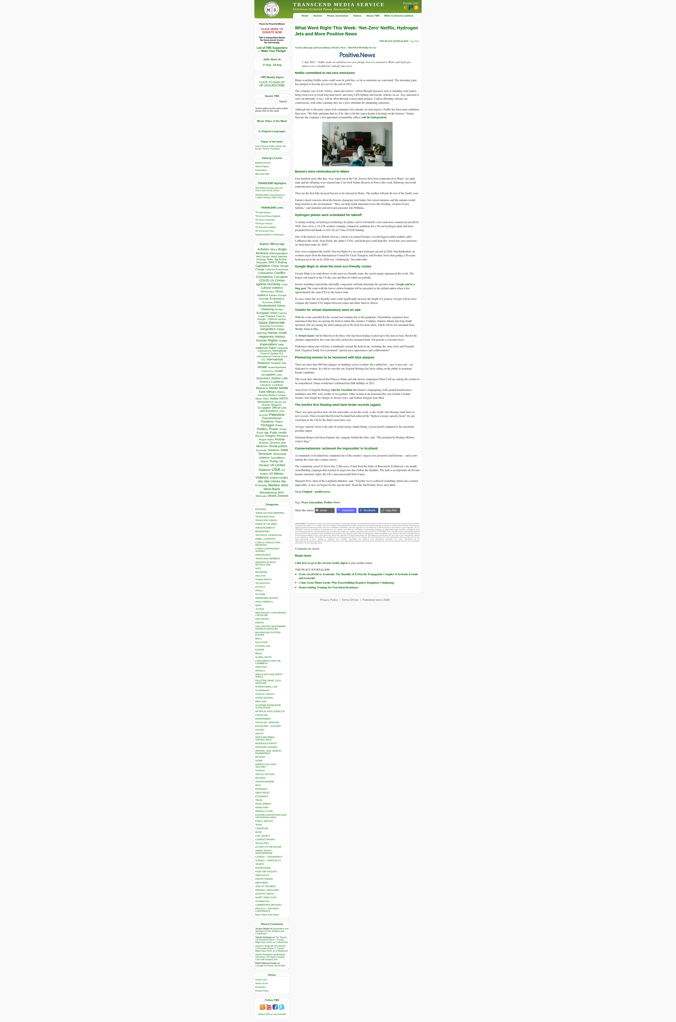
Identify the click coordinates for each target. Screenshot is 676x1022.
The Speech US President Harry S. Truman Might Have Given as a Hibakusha (271, 939)
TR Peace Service (264, 223)
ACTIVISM (260, 594)
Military (271, 391)
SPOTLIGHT (261, 667)
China (275, 266)
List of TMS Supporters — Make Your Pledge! (272, 49)
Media (273, 388)
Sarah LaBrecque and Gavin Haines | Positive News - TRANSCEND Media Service (335, 47)
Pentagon (267, 425)
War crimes (272, 481)
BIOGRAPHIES (262, 531)
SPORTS (259, 864)
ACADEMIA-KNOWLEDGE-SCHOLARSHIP (268, 706)
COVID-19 (266, 280)
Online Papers (262, 166)
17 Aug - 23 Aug (272, 64)
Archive (317, 15)
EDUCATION (261, 642)
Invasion (276, 363)
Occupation (264, 407)
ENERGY (259, 622)
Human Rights (267, 340)
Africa (273, 249)
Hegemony (266, 336)
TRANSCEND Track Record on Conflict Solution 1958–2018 (270, 196)
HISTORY (260, 730)
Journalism (263, 378)
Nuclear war (280, 402)
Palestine (277, 414)
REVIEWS (260, 757)
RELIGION (260, 778)
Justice (276, 378)
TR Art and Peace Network (267, 216)
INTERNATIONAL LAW (266, 687)
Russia (279, 439)
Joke (279, 374)
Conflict (279, 273)
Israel (262, 367)
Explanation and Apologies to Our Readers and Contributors (272, 931)
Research (282, 436)
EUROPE (259, 650)
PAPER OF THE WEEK (266, 524)
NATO (283, 398)
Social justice (278, 446)
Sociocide (261, 450)
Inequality (282, 348)
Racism (259, 435)
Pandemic (267, 421)
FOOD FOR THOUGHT (266, 871)
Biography (262, 262)
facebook (369, 510)
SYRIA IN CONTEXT (265, 694)
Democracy (267, 291)
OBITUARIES (261, 883)
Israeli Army (267, 371)
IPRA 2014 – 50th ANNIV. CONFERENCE (267, 909)
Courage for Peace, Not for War (270, 965)
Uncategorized (262, 901)
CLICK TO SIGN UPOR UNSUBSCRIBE (272, 84)
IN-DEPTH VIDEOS (264, 894)
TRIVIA (258, 825)
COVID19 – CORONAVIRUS (268, 857)
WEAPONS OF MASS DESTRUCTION (265, 563)
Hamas (273, 333)
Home (305, 15)
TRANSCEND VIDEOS (266, 520)
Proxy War (263, 432)
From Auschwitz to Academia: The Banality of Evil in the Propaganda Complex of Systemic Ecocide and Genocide (358, 576)
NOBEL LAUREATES (265, 539)
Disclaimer (260, 987)
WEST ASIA (260, 701)
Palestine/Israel (271, 418)
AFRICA (259, 590)
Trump (273, 461)
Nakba (274, 398)
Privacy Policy (262, 991)
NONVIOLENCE (263, 555)
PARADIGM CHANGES (266, 747)
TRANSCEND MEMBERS (267, 558)
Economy (267, 302)
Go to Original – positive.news (312, 491)
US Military (276, 473)
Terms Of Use (261, 983)
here (392, 485)
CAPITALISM (261, 715)
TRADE (258, 800)
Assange (261, 259)
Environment (267, 305)
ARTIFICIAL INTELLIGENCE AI (270, 711)
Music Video (262, 398)
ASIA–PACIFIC (262, 619)
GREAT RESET (262, 793)
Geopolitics (268, 329)
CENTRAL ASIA (262, 646)
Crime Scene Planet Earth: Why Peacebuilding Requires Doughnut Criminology (347, 582)
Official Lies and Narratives (273, 409)
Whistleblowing (268, 492)
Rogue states (266, 439)
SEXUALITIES (262, 843)
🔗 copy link (388, 510)
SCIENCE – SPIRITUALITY (268, 860)
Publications (261, 170)
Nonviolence (265, 401)
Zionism (282, 496)
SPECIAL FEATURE (264, 774)
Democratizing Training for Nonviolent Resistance (328, 587)
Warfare (274, 485)
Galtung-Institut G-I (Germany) (269, 234)
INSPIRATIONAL (263, 868)
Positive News (332, 502)
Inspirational (264, 350)
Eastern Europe (277, 295)
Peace (279, 421)
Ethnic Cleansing (273, 307)
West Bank (272, 489)
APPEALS (260, 671)
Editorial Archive (263, 163)
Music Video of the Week (267, 915)
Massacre (262, 388)
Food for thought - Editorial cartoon (271, 317)
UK (281, 461)
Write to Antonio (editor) (398, 15)
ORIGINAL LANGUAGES (267, 890)
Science (264, 442)
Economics (277, 298)
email (323, 510)
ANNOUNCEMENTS (265, 528)
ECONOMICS (261, 796)
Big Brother (281, 259)
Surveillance (278, 457)
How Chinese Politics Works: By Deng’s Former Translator (270, 147)
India (281, 344)
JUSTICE (259, 609)
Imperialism (268, 344)
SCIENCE (260, 770)
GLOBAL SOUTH (263, 657)
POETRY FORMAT (264, 879)
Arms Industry (279, 256)
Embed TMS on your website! (272, 1014)
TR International (263, 212)
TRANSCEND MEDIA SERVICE (339, 4)
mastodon (348, 510)
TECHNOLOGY (262, 583)
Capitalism (262, 266)
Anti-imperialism (278, 253)
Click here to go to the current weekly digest (321, 563)
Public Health (278, 432)
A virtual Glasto (304, 335)
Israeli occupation (272, 372)
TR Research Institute (265, 227)
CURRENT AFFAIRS (265, 839)
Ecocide (264, 298)
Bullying (282, 262)
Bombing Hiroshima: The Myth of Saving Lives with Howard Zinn (270, 957)
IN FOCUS (260, 587)
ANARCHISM (261, 807)
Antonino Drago (262, 946)
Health (283, 332)
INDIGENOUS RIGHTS (266, 743)
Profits (283, 429)
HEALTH (259, 733)
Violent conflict (279, 477)
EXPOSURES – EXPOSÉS (268, 726)
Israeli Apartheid (277, 367)
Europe (279, 309)
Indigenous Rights (266, 347)
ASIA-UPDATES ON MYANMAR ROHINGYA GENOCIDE (270, 627)
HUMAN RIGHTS (263, 579)
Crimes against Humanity (270, 282)
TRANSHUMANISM (264, 781)
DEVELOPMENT (263, 804)
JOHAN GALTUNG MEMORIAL (270, 513)
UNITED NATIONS (264, 698)
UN (272, 465)
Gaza (263, 322)
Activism (263, 249)
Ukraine (264, 465)
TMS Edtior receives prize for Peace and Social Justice (269, 189)
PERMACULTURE (264, 811)
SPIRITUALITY (262, 875)
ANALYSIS (260, 576)
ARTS (258, 785)
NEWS (258, 605)
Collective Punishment (276, 269)
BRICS (273, 262)
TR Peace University (265, 220)
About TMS (373, 15)
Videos (357, 15)
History (280, 336)
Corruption (281, 277)
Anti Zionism (263, 256)
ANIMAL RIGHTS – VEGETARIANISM (264, 851)
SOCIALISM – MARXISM (267, 722)
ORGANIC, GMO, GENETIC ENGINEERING (268, 752)
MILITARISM (261, 572)
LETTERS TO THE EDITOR (268, 847)
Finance (270, 316)
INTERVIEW (261, 789)
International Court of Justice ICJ (273, 352)
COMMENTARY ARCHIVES (268, 905)
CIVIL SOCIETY (262, 836)
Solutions (273, 450)
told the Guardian (341, 390)
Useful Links (261, 980)
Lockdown (277, 384)
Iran (284, 363)
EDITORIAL (260, 509)
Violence (262, 477)
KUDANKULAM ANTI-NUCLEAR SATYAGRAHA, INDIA (270, 816)
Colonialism (265, 272)
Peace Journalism (337, 15)
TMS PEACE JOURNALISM (268, 535)
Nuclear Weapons (272, 405)
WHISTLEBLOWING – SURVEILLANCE (265, 738)
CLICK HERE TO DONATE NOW (272, 31)
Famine (282, 313)
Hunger (283, 340)
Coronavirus (264, 277)
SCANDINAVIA (262, 690)
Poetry (279, 425)
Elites (277, 302)
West (284, 485)
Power (273, 429)
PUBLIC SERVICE (264, 821)
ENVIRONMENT (263, 719)
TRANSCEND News (265, 516)
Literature (265, 385)
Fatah (261, 316)
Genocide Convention (272, 326)
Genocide (277, 322)
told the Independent (374, 117)
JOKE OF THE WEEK (265, 886)
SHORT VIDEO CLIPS (265, 897)
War (260, 481)
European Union (266, 313)
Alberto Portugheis (264, 954)
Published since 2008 (376, 599)
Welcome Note (262, 174)
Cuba (284, 284)
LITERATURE (261, 828)
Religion (270, 435)
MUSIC (258, 832)
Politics (262, 429)
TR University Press (264, 231)
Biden (270, 259)
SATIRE (259, 761)
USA (276, 469)
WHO (281, 492)
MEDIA (258, 653)
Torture (264, 461)
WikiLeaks (261, 496)
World (272, 496)
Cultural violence (272, 287)
